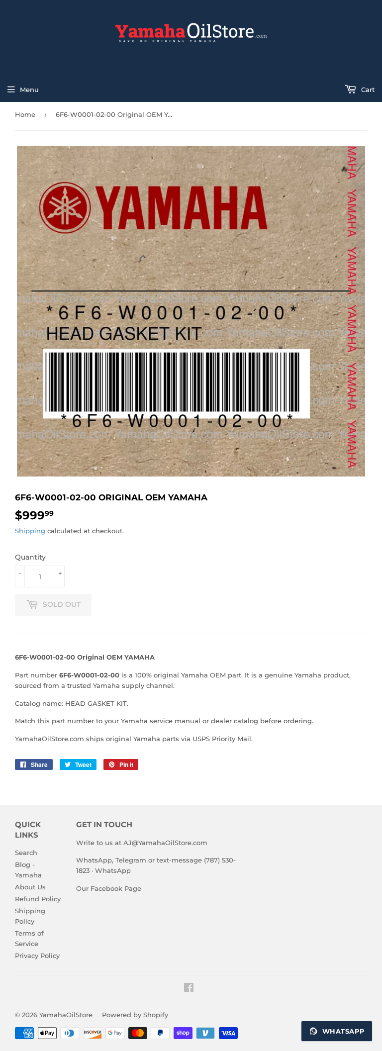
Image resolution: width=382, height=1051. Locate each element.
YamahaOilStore (66, 1015)
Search (26, 853)
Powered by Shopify (135, 1015)
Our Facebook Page (108, 888)
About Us (30, 887)
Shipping (30, 531)
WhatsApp (113, 870)
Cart (367, 90)
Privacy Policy (37, 955)
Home (25, 114)
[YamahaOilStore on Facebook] (189, 989)
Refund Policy (38, 899)
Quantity (30, 557)
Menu (29, 90)
